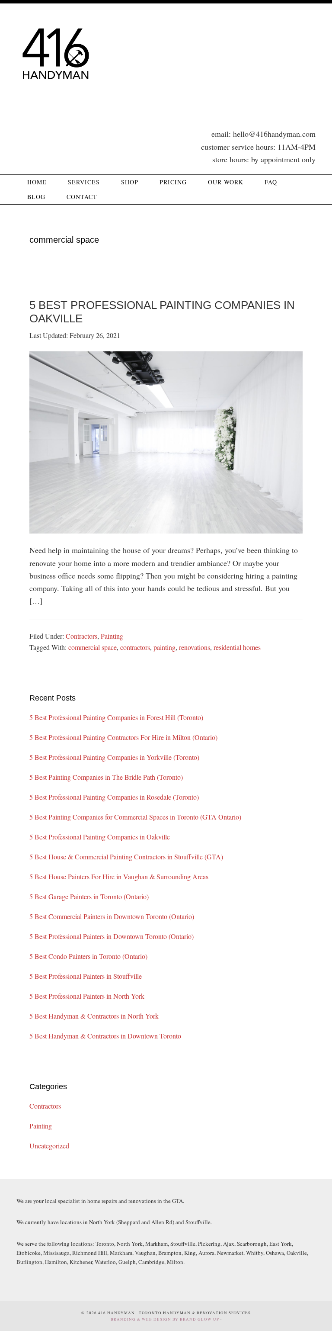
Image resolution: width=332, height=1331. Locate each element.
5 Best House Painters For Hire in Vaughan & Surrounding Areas (118, 876)
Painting (112, 635)
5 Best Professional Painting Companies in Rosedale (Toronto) (114, 796)
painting (164, 647)
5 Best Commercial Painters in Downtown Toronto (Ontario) (111, 916)
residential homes (237, 647)
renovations (194, 647)
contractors (135, 647)
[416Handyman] (55, 89)
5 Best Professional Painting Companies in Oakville (99, 836)
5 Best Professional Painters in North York (86, 995)
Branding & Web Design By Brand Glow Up (165, 1319)
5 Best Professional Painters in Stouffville (85, 976)
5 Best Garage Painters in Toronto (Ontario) (89, 896)
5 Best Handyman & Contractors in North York (94, 1015)
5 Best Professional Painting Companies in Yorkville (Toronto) (114, 757)
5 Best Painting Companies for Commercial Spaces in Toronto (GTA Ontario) (135, 816)
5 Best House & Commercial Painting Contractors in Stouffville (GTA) (126, 856)
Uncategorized (49, 1145)
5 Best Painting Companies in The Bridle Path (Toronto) (106, 776)
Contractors (81, 635)
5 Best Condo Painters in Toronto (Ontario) (88, 956)
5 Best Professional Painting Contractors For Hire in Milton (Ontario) (123, 737)
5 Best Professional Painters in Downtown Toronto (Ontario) (111, 936)
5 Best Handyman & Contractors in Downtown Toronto (105, 1035)
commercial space (92, 647)
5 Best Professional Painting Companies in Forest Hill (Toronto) (116, 717)
